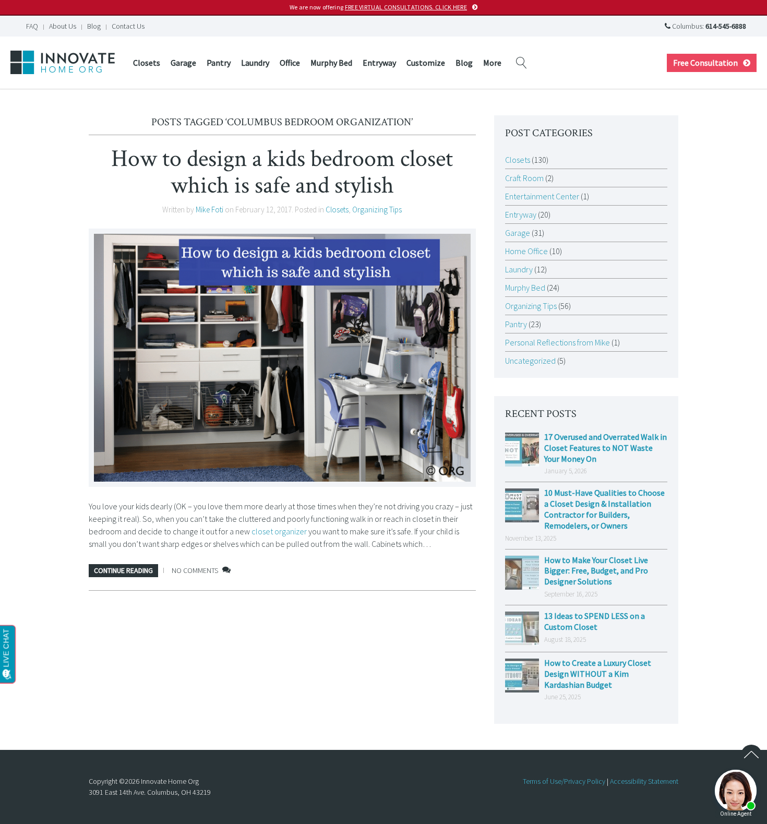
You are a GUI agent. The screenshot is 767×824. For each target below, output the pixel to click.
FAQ (32, 26)
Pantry (219, 62)
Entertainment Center (542, 196)
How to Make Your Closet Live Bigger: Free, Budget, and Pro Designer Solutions (596, 571)
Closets (146, 62)
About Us (62, 26)
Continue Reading (123, 570)
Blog (94, 26)
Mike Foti (209, 209)
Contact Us (128, 26)
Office (290, 62)
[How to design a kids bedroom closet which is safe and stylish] (282, 358)
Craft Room (524, 178)
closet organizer (279, 531)
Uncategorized (530, 360)
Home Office (526, 251)
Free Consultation (705, 62)
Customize (425, 62)
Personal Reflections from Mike (557, 342)
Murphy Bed (331, 62)
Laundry (255, 62)
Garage (183, 62)
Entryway (379, 62)
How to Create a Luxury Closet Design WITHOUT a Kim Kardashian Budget (597, 674)
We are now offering (378, 7)
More (492, 62)
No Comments (195, 570)
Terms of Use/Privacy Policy (564, 781)
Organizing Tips (377, 209)
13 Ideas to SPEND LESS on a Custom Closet (594, 621)
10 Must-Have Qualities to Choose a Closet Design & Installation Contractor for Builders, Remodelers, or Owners (604, 508)
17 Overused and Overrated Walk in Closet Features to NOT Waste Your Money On (605, 448)
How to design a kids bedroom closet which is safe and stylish (282, 172)
